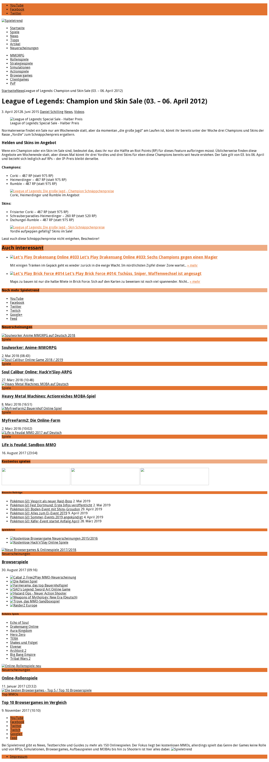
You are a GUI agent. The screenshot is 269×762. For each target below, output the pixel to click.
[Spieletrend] (134, 21)
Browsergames (21, 75)
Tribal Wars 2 (20, 659)
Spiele (14, 32)
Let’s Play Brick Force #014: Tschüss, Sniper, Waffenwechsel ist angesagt (133, 273)
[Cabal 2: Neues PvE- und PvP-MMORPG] (43, 577)
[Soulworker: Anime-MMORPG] (38, 335)
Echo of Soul (19, 623)
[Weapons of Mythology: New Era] (43, 597)
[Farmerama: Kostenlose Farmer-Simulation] (39, 585)
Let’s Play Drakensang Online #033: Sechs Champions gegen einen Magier (148, 257)
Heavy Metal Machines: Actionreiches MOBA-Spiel (49, 396)
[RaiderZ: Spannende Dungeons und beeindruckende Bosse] (23, 605)
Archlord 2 (18, 651)
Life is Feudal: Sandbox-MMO (29, 445)
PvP (13, 83)
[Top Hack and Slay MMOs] (39, 542)
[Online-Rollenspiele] (21, 666)
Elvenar (15, 647)
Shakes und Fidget (24, 643)
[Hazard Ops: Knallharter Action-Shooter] (38, 593)
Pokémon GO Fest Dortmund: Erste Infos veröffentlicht (51, 505)
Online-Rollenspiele (20, 678)
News (14, 36)
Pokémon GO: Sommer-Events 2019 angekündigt (46, 517)
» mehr (192, 265)
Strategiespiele (21, 63)
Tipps (14, 40)
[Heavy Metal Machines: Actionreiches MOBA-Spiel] (35, 384)
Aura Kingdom (21, 631)
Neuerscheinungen (24, 48)
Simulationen (20, 67)
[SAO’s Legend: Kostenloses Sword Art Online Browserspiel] (40, 589)
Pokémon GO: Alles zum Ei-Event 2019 (38, 513)
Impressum (18, 757)
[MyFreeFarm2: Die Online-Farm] (32, 408)
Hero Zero (17, 635)
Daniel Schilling (51, 112)
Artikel (15, 44)
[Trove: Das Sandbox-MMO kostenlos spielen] (35, 601)
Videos (79, 112)
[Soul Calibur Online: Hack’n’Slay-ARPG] (32, 360)
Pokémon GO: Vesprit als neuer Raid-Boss (41, 501)
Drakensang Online (24, 627)
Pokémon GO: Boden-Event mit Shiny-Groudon (45, 509)
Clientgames (19, 79)
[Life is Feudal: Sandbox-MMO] (32, 433)
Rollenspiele (19, 59)
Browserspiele (15, 562)
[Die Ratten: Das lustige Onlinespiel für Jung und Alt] (23, 581)
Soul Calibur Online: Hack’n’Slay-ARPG (37, 372)
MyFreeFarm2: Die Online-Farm (31, 420)
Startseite (17, 28)
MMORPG (17, 55)
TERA (14, 639)
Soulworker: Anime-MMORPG (29, 347)
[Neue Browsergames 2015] (54, 538)
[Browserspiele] (39, 550)
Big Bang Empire (23, 655)
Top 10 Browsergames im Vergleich (34, 702)
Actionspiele (19, 71)
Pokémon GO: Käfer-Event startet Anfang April (44, 521)
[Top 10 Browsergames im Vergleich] (47, 690)
